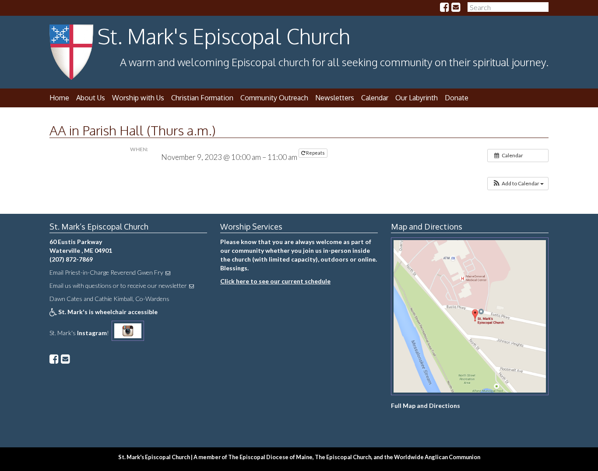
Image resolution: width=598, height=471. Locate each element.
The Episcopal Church (343, 456)
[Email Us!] (456, 8)
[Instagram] (128, 332)
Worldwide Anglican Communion (437, 456)
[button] (518, 183)
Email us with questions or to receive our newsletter (118, 285)
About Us (90, 97)
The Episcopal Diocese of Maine (270, 456)
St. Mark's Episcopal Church (224, 36)
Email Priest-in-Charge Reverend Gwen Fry (106, 272)
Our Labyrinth (416, 97)
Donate (456, 97)
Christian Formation (202, 97)
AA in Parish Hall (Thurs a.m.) (132, 130)
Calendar (374, 97)
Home (59, 97)
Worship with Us (138, 97)
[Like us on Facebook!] (444, 8)
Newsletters (334, 97)
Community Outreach (274, 97)
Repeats (315, 153)
